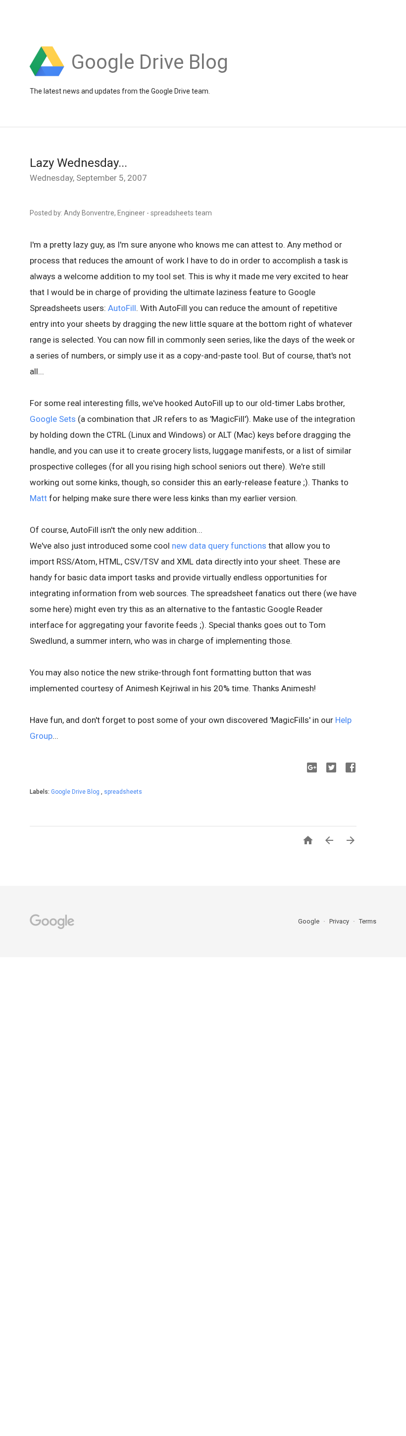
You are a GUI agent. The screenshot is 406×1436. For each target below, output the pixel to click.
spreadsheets (123, 791)
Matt (38, 498)
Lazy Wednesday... (78, 163)
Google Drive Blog (76, 791)
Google (309, 921)
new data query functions (219, 546)
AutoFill (122, 308)
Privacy (340, 921)
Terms (367, 921)
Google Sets (53, 419)
